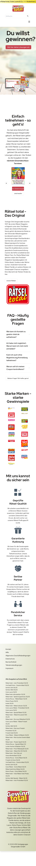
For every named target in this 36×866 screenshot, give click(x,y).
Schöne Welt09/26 (12, 690)
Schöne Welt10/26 (11, 726)
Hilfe (7, 652)
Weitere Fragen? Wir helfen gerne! (18, 378)
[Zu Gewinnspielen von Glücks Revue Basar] (11, 409)
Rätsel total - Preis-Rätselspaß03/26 (17, 749)
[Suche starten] (27, 16)
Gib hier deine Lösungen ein (18, 47)
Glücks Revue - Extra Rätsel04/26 (16, 758)
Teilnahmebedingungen (14, 665)
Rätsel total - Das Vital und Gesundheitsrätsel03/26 (14, 754)
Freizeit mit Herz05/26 (13, 760)
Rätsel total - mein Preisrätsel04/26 (17, 683)
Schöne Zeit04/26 (11, 687)
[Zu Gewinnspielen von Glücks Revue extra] (11, 435)
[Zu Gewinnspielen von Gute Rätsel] (11, 451)
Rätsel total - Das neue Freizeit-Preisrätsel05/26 (15, 729)
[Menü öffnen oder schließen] (29, 22)
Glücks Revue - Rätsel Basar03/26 (16, 699)
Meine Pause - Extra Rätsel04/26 (16, 771)
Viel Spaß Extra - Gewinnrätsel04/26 (17, 685)
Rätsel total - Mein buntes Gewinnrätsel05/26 (18, 738)
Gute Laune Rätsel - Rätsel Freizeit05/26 (16, 723)
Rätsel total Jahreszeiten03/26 (15, 694)
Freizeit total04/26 (12, 733)
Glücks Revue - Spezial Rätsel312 (16, 744)
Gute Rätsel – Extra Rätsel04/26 (16, 767)
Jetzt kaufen (18, 193)
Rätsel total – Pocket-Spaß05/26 (16, 742)
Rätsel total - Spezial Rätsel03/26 (16, 712)
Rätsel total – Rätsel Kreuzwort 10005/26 (16, 716)
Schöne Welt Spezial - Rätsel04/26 (16, 778)
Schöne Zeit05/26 (11, 764)
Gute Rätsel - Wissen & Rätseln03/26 (17, 735)
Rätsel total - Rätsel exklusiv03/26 (16, 706)
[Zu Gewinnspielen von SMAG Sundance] (24, 427)
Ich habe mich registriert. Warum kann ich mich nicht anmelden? (17, 346)
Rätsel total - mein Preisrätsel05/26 (17, 780)
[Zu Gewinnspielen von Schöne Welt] (24, 435)
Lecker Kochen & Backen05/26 (15, 746)
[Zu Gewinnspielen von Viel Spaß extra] (24, 443)
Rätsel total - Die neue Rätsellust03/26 (18, 719)
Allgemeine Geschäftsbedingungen (18, 656)
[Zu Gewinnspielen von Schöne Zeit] (11, 415)
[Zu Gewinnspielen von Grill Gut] (24, 415)
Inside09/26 (9, 703)
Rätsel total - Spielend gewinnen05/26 (18, 697)
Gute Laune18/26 (11, 692)
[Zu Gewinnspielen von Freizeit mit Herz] (24, 421)
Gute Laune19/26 (11, 710)
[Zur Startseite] (18, 8)
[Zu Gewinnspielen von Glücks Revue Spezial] (24, 458)
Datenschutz (10, 659)
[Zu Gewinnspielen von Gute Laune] (24, 451)
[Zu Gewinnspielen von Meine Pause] (11, 458)
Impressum (9, 668)
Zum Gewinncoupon (18, 189)
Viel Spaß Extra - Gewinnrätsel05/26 (17, 762)
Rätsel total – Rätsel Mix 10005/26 (16, 751)
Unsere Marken (11, 281)
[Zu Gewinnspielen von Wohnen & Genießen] (11, 464)
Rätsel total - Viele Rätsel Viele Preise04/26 (17, 775)
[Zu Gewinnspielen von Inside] (11, 421)
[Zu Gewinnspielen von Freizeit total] (24, 409)
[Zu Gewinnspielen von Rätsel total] (11, 427)
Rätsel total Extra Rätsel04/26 (15, 769)
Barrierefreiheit (11, 662)
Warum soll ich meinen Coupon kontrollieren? (15, 367)
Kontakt (8, 649)
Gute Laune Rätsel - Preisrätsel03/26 (17, 708)
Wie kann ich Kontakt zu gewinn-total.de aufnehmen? (16, 334)
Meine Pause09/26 (12, 701)
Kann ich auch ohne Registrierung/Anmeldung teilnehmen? (17, 358)
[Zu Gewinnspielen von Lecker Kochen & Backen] (11, 443)
